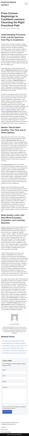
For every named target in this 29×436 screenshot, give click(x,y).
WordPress (19, 434)
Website (4, 381)
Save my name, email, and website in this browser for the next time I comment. (14, 407)
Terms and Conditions (6, 432)
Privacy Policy (4, 429)
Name (4, 370)
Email (4, 375)
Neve (8, 434)
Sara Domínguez (6, 28)
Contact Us (3, 427)
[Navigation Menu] (26, 3)
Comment (5, 387)
